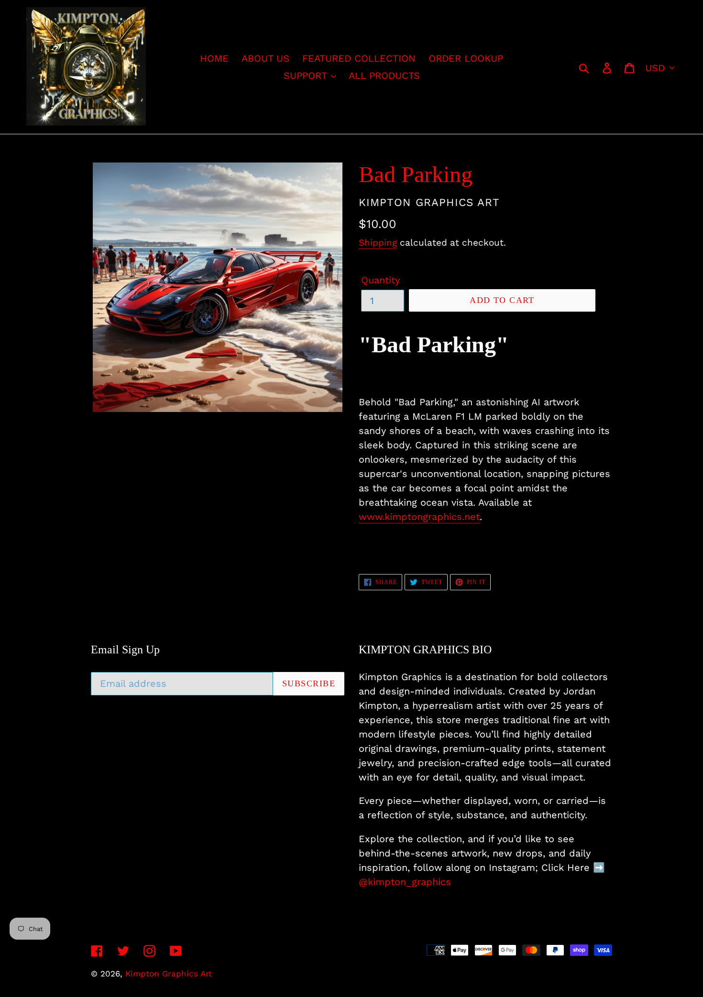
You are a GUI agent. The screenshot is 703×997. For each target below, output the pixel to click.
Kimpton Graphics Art (168, 973)
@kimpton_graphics (405, 882)
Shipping (378, 242)
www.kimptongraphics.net (419, 516)
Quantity (380, 280)
